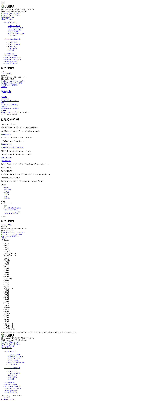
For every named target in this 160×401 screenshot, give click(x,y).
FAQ (5, 196)
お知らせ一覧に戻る (11, 210)
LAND (6, 194)
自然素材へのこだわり (15, 28)
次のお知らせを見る (11, 213)
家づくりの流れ (13, 31)
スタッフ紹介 (12, 48)
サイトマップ (5, 397)
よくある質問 (12, 35)
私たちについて (12, 39)
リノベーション (12, 59)
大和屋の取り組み (14, 44)
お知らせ (10, 61)
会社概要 (11, 50)
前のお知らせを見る (14, 208)
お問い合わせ (11, 63)
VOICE (6, 193)
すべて (6, 188)
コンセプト (10, 22)
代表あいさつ (12, 46)
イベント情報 (10, 55)
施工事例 (9, 53)
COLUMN (7, 189)
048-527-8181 (7, 73)
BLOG (6, 191)
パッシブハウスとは (14, 30)
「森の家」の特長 (14, 26)
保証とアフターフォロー (16, 33)
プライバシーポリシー (8, 399)
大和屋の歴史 (12, 42)
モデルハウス (12, 57)
